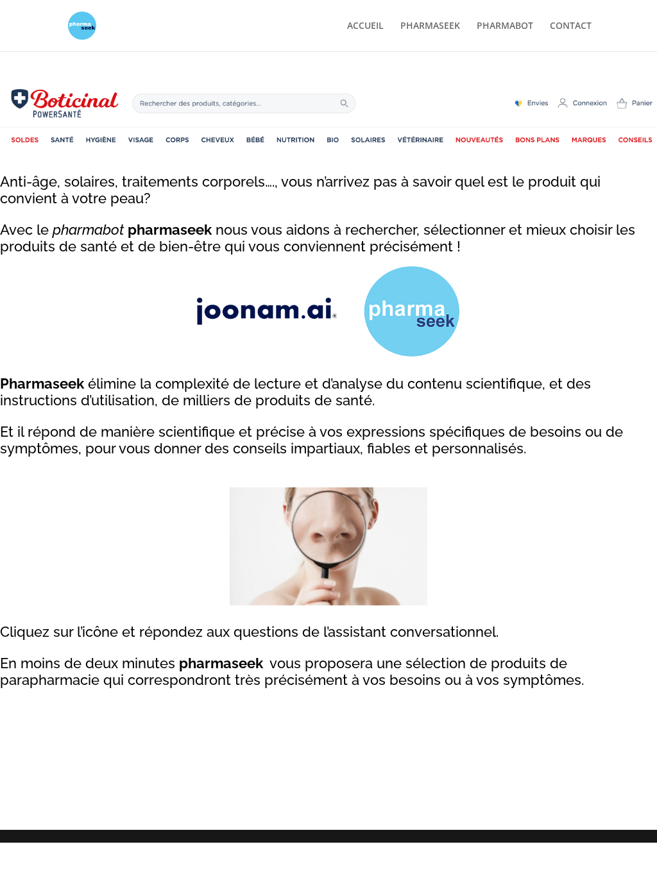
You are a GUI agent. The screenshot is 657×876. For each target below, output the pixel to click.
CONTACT (571, 26)
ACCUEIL (365, 26)
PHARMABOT (505, 26)
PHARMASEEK (430, 26)
